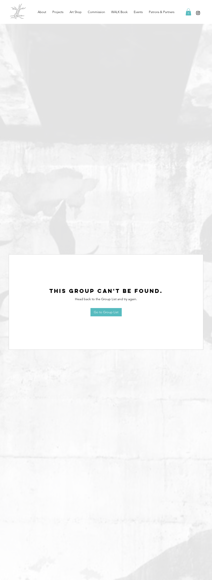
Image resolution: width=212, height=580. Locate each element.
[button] (57, 12)
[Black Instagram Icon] (198, 13)
